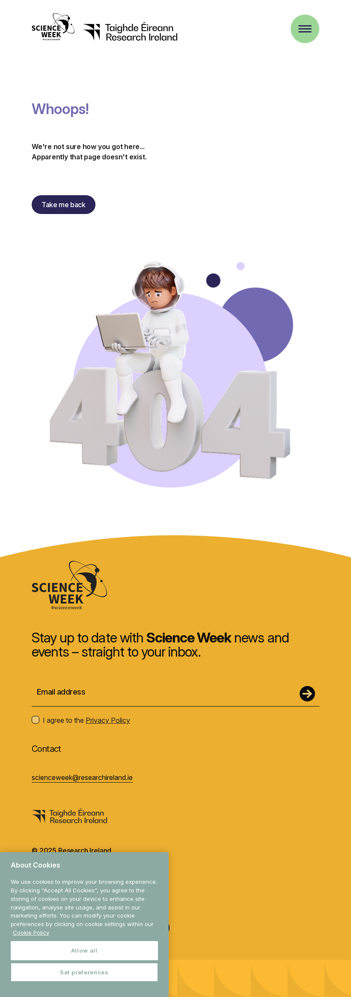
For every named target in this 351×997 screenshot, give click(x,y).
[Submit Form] (307, 693)
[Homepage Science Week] (53, 28)
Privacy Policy (108, 720)
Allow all (84, 950)
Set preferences (84, 972)
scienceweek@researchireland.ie (82, 777)
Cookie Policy (31, 932)
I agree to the (86, 720)
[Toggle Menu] (305, 29)
